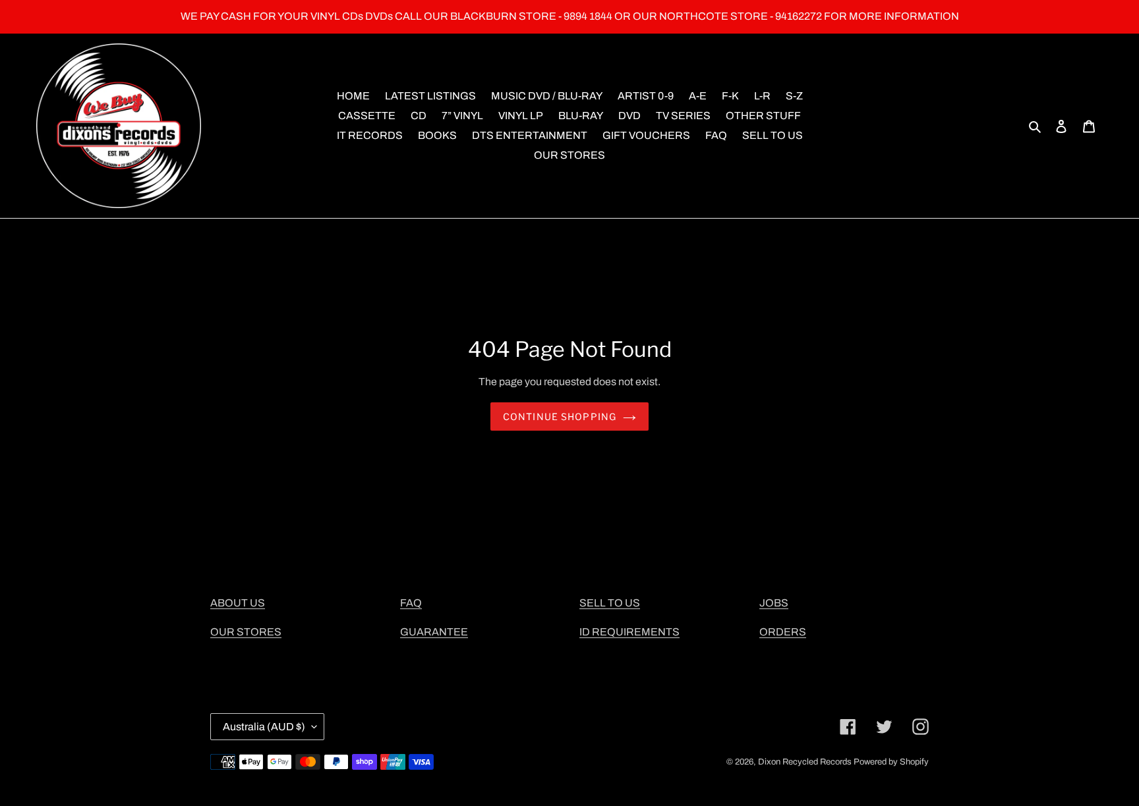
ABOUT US (237, 602)
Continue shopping (559, 416)
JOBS (773, 602)
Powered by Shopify (891, 761)
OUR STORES (245, 631)
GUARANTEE (434, 631)
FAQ (411, 602)
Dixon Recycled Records (805, 761)
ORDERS (782, 631)
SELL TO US (609, 602)
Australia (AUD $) (264, 726)
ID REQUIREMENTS (629, 631)
